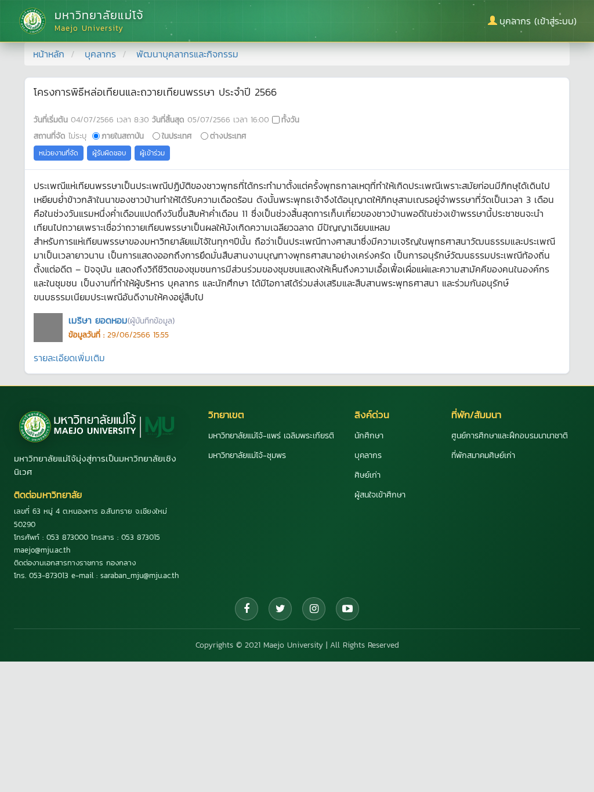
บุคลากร (100, 54)
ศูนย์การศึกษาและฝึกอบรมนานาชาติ (509, 436)
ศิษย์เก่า (367, 475)
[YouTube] (347, 608)
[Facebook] (246, 608)
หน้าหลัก (48, 54)
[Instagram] (313, 608)
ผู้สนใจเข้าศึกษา (379, 495)
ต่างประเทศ (228, 135)
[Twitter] (280, 608)
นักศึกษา (368, 436)
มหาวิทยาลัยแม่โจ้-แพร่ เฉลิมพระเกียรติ (271, 436)
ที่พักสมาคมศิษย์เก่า (483, 455)
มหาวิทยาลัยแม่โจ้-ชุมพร (247, 455)
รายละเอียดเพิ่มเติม (69, 358)
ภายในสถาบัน (123, 135)
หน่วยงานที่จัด (58, 153)
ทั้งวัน (290, 119)
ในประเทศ (177, 135)
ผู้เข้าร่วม (152, 153)
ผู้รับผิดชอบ (109, 153)
